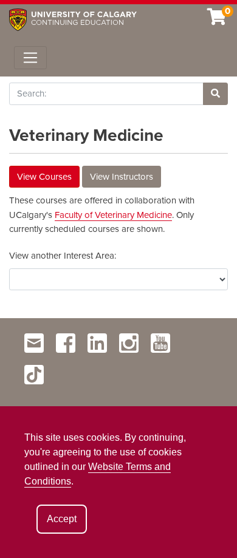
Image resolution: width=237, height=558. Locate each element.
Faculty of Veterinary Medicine (113, 214)
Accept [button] (62, 519)
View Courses (44, 176)
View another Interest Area (61, 255)
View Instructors (121, 176)
